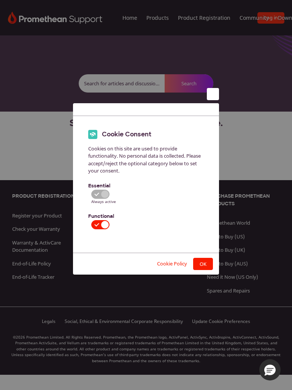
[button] (270, 369)
